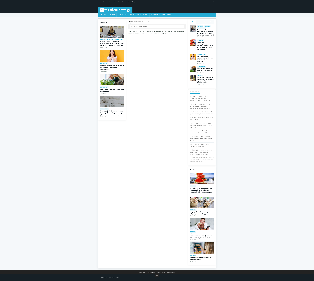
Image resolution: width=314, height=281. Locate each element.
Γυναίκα (132, 14)
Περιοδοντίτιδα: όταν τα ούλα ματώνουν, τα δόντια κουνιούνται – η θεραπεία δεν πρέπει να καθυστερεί (112, 43)
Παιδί (139, 14)
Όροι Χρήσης (131, 2)
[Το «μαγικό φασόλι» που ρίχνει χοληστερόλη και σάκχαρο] (202, 202)
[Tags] (211, 22)
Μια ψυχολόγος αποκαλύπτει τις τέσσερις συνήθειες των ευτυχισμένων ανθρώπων (201, 138)
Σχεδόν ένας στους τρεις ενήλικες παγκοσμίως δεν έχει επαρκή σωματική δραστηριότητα (201, 125)
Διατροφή (112, 14)
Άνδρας (145, 14)
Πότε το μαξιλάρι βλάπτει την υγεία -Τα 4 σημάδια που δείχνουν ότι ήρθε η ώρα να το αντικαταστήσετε (112, 113)
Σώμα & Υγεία (122, 14)
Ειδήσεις (103, 14)
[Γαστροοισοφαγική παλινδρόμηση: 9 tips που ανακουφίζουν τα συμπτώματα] (112, 56)
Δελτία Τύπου (121, 2)
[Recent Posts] (193, 22)
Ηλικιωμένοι (166, 14)
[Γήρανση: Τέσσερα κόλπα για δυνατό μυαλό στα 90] (112, 79)
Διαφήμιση (103, 2)
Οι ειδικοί (110, 39)
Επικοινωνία (112, 2)
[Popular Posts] (199, 22)
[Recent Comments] (205, 22)
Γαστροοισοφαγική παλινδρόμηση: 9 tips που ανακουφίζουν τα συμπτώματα (112, 67)
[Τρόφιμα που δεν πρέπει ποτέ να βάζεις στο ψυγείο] (202, 248)
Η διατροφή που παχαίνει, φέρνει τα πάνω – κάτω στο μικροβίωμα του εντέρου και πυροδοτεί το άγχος (201, 152)
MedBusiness (155, 14)
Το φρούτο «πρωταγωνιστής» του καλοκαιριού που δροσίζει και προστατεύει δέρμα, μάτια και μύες (205, 45)
